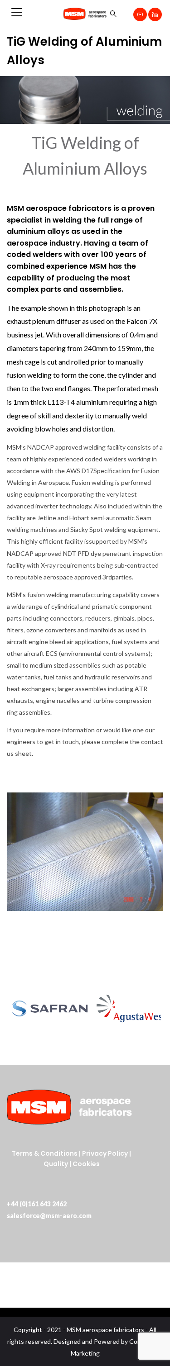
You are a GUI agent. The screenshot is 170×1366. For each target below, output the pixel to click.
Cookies (86, 1163)
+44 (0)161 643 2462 (37, 1204)
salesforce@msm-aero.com (49, 1215)
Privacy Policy (105, 1153)
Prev (18, 1008)
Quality (56, 1163)
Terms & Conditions (45, 1153)
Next (151, 1008)
